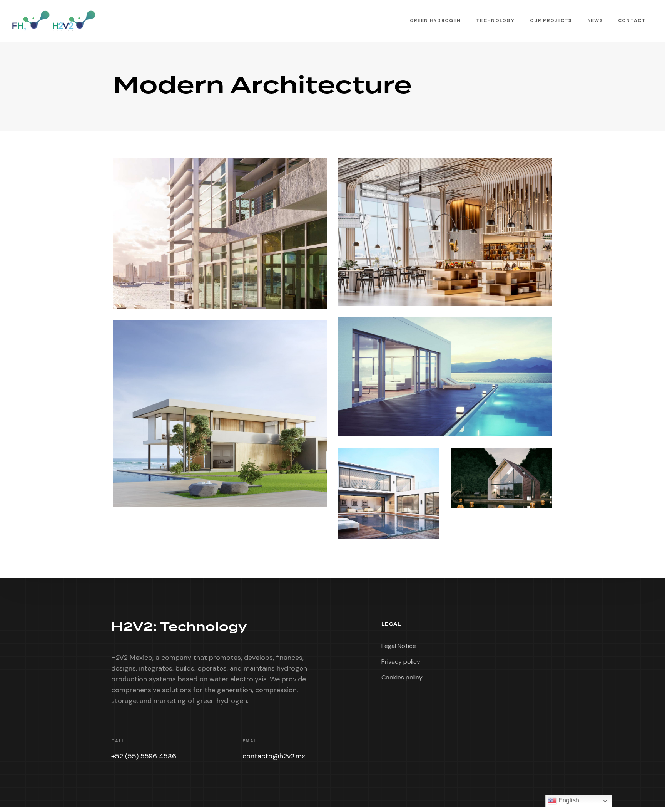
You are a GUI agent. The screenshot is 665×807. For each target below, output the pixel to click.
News (595, 20)
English (568, 800)
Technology (495, 20)
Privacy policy (400, 662)
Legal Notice (398, 646)
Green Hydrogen (435, 20)
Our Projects (551, 20)
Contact (632, 20)
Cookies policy (402, 677)
